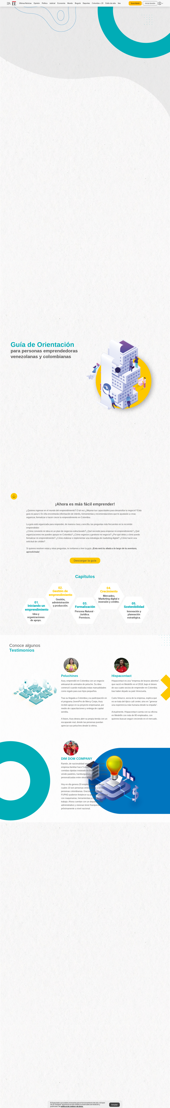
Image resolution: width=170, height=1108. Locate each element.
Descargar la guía (85, 560)
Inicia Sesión (150, 3)
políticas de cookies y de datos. (72, 1106)
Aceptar (114, 1105)
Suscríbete (135, 3)
